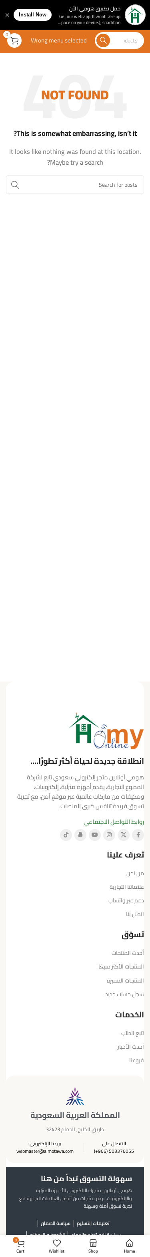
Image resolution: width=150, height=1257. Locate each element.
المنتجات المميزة (125, 980)
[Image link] (106, 729)
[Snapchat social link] (80, 835)
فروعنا (136, 1060)
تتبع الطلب (132, 1033)
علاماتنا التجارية (127, 887)
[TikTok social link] (66, 835)
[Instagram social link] (109, 835)
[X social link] (124, 835)
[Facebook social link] (138, 835)
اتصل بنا (135, 914)
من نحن (135, 873)
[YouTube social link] (95, 835)
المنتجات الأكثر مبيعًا (121, 966)
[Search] (103, 40)
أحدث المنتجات (128, 953)
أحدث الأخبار (131, 1046)
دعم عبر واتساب (126, 900)
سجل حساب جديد (124, 994)
